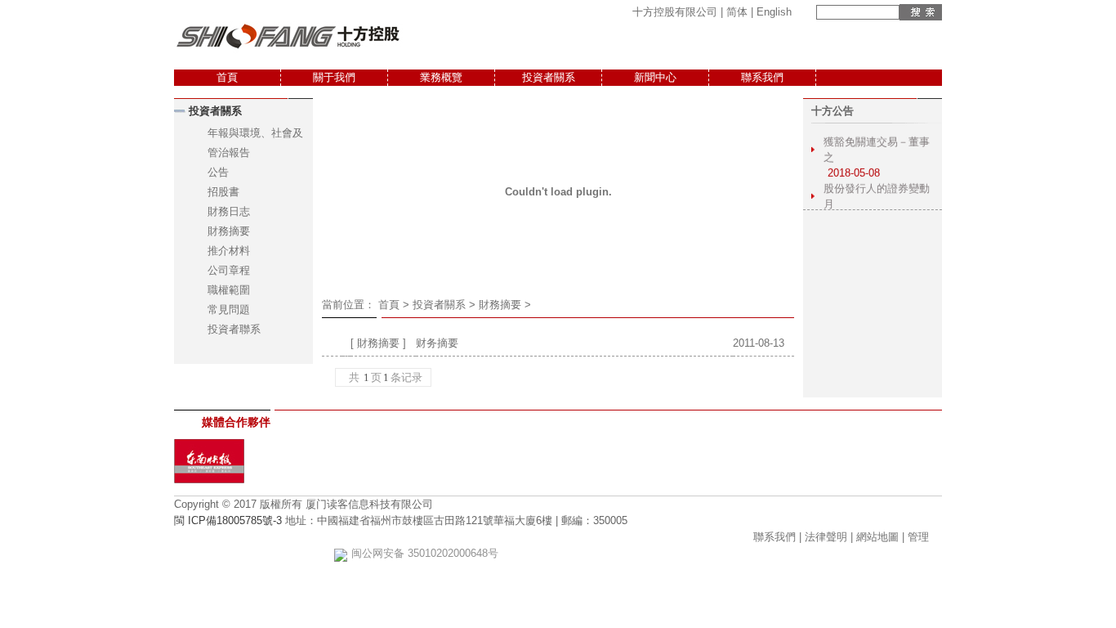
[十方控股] (288, 52)
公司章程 (229, 270)
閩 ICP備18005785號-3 (228, 520)
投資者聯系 (234, 329)
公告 (218, 172)
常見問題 (229, 309)
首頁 (227, 77)
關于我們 (334, 77)
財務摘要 (229, 231)
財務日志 (229, 211)
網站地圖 (877, 537)
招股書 (223, 192)
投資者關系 (548, 77)
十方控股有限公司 (674, 12)
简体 (737, 12)
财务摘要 (437, 343)
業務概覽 (441, 77)
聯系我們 (762, 77)
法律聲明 (826, 537)
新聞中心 (655, 77)
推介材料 (229, 250)
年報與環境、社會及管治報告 (255, 143)
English (774, 12)
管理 (918, 537)
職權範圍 (229, 290)
